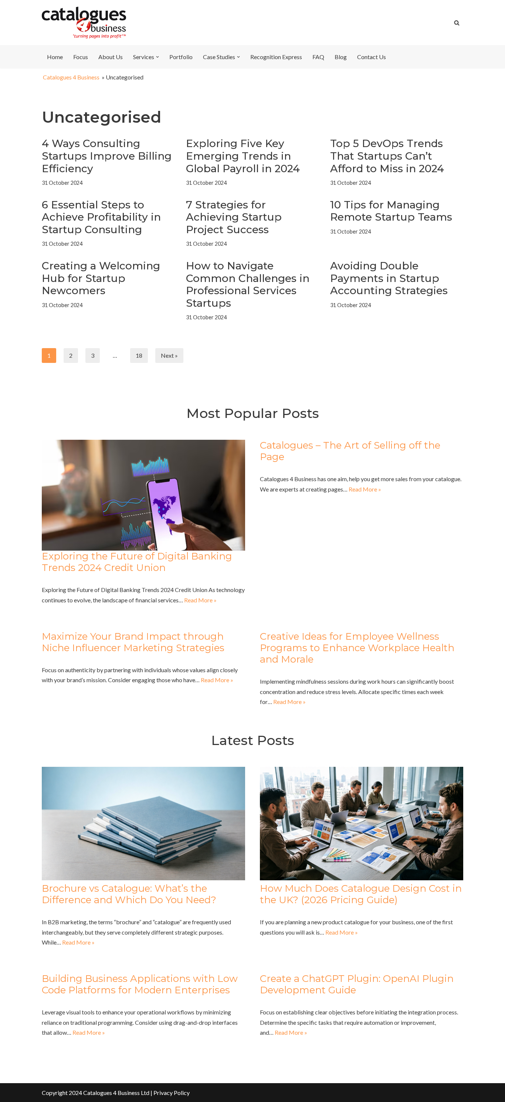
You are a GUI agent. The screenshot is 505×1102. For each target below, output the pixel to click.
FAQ (318, 56)
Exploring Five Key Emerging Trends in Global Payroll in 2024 (243, 155)
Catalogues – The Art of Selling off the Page (350, 451)
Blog (341, 56)
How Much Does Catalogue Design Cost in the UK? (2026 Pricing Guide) (361, 894)
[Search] (457, 22)
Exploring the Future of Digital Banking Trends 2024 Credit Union (137, 562)
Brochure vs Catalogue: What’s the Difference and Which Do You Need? (129, 894)
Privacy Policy (171, 1092)
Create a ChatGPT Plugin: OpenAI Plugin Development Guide (357, 984)
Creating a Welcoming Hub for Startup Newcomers (101, 278)
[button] (157, 56)
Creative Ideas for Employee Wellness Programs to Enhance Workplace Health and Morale (357, 647)
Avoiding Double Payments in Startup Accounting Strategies (389, 278)
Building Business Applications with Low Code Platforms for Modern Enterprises (140, 984)
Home (55, 56)
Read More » (200, 599)
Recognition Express (276, 56)
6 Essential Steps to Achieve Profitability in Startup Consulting (101, 217)
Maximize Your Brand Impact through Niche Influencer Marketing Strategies (133, 642)
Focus (80, 56)
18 (139, 355)
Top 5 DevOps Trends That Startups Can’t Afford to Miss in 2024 (387, 155)
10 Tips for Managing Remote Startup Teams (391, 211)
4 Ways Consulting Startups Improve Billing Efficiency (107, 155)
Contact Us (371, 56)
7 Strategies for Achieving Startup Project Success (234, 217)
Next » (169, 355)
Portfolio (181, 56)
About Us (110, 56)
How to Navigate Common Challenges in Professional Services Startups (247, 284)
